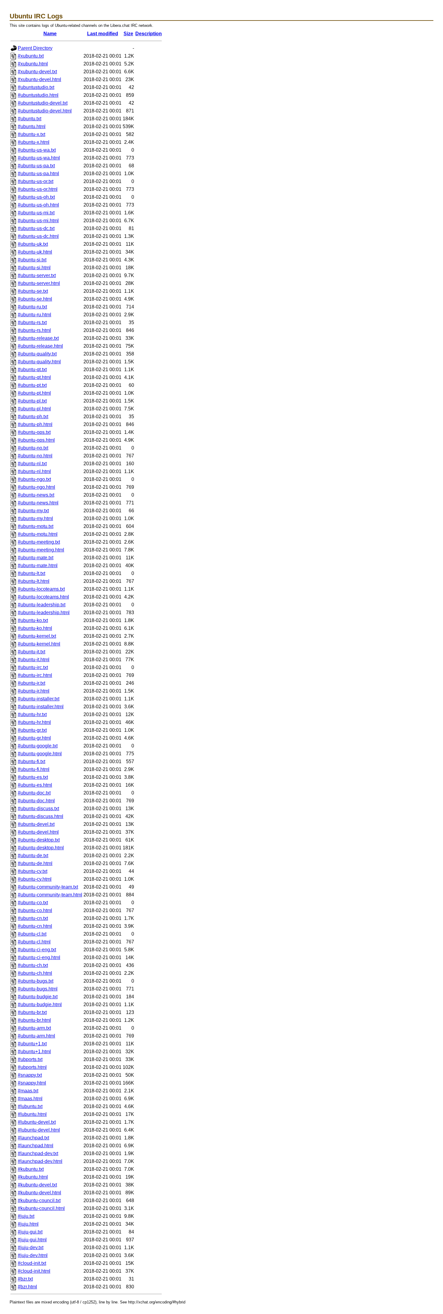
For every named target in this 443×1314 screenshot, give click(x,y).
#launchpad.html (35, 1145)
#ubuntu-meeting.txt (39, 542)
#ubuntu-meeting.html (41, 549)
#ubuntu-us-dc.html (38, 236)
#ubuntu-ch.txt (33, 965)
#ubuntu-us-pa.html (38, 173)
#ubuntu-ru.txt (32, 306)
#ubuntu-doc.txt (34, 792)
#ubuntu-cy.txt (32, 871)
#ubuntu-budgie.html (40, 1004)
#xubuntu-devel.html (39, 79)
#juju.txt (26, 1216)
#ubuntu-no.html (35, 455)
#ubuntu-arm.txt (34, 1028)
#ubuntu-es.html (35, 785)
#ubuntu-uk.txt (33, 244)
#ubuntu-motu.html (38, 534)
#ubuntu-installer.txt (38, 698)
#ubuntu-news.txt (36, 494)
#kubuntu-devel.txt (37, 1184)
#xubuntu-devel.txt (37, 71)
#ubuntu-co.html (35, 910)
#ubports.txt (30, 1059)
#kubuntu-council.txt (39, 1200)
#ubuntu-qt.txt (32, 369)
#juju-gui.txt (30, 1231)
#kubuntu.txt (31, 1169)
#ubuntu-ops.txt (34, 432)
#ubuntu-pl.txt (32, 400)
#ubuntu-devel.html (38, 832)
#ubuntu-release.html (40, 346)
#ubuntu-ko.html (35, 628)
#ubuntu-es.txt (33, 777)
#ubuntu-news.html (38, 502)
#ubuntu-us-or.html (38, 189)
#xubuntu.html (33, 63)
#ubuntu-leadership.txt (41, 604)
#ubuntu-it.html (33, 659)
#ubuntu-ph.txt (33, 416)
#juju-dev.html (33, 1255)
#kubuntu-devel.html (39, 1192)
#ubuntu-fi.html (33, 769)
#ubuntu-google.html (40, 753)
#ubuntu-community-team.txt (48, 886)
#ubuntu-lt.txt (31, 573)
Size (128, 33)
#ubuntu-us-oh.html (38, 204)
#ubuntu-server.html (39, 283)
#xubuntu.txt (31, 55)
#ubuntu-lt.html (33, 581)
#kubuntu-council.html (41, 1208)
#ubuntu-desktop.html (41, 847)
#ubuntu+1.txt (32, 1043)
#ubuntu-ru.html (34, 314)
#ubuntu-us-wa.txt (37, 150)
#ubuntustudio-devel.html (45, 110)
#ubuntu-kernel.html (39, 643)
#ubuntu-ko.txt (33, 620)
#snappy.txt (30, 1075)
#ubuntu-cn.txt (33, 918)
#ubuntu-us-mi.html (38, 220)
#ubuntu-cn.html (35, 926)
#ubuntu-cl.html (34, 941)
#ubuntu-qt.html (34, 377)
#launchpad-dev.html (40, 1161)
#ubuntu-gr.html (34, 738)
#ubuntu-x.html (33, 142)
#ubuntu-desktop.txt (39, 839)
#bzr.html (27, 1286)
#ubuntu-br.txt (32, 1012)
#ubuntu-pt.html (34, 393)
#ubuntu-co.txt (33, 902)
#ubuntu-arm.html (36, 1035)
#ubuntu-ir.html (33, 690)
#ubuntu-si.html (34, 267)
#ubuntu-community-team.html (50, 894)
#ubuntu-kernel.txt (37, 636)
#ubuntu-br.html (34, 1020)
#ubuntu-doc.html (36, 800)
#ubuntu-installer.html (41, 706)
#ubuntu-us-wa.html (39, 157)
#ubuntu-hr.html (34, 722)
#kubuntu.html (33, 1177)
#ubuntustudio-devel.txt (43, 103)
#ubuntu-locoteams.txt (41, 589)
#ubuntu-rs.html (34, 330)
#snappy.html (32, 1082)
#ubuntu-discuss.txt (38, 808)
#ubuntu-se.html (35, 299)
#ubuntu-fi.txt (31, 761)
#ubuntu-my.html (35, 518)
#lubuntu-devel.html (39, 1129)
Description (148, 33)
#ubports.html (32, 1067)
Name (50, 33)
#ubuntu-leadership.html (44, 612)
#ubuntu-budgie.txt (38, 996)
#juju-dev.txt (30, 1247)
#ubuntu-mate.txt (35, 557)
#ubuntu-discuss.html (40, 816)
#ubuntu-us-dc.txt (36, 228)
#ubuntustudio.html (38, 95)
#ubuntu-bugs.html (38, 988)
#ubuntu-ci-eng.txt (37, 949)
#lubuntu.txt (30, 1106)
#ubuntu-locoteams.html (43, 596)
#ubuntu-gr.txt (32, 730)
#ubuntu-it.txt (31, 651)
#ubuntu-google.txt (38, 745)
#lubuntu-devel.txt (37, 1122)
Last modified (102, 33)
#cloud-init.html (34, 1271)
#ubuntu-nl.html (34, 471)
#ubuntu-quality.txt (37, 353)
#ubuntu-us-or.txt (35, 181)
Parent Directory (35, 48)
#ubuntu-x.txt (31, 134)
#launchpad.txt (33, 1137)
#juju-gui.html (32, 1239)
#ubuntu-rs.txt (32, 322)
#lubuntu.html (32, 1114)
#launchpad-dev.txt (38, 1153)
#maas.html (30, 1098)
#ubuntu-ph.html (35, 424)
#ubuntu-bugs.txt (35, 981)
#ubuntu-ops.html (36, 440)
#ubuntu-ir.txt (31, 683)
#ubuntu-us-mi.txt (36, 212)
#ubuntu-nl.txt (32, 463)
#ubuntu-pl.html (34, 408)
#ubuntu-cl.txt (32, 934)
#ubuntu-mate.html (38, 565)
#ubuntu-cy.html (35, 879)
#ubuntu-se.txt (33, 291)
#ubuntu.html (32, 126)
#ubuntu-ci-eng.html (39, 957)
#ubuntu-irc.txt (33, 667)
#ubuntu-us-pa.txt (36, 165)
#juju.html (28, 1224)
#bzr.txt (25, 1278)
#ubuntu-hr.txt (32, 714)
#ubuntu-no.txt (33, 447)
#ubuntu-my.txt (33, 510)
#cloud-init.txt (32, 1263)
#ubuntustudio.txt (36, 87)
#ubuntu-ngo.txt (34, 479)
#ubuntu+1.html (34, 1051)
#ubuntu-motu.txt (35, 526)
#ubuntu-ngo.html (36, 487)
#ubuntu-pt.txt (32, 385)
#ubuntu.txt (29, 118)
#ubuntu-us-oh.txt (36, 197)
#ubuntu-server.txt (37, 275)
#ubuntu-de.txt (33, 855)
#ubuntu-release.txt (38, 338)
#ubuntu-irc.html (35, 675)
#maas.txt (28, 1090)
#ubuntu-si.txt (32, 259)
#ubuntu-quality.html (39, 361)
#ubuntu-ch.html (35, 973)
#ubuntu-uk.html (35, 251)
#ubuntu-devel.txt (36, 824)
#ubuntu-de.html (35, 863)
